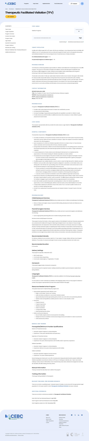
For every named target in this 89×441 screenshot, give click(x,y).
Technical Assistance (64, 421)
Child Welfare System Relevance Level (75, 41)
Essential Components (10, 43)
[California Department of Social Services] (68, 434)
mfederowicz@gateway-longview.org (44, 96)
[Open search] (82, 3)
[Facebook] (72, 415)
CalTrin (47, 422)
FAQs (60, 427)
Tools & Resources (58, 3)
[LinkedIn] (79, 415)
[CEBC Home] (10, 4)
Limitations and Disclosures (11, 435)
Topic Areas (35, 3)
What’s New (48, 419)
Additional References (10, 52)
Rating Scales (62, 417)
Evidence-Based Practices (62, 423)
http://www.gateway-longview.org (45, 95)
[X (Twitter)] (76, 415)
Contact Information (10, 36)
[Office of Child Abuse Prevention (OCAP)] (83, 434)
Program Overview (9, 34)
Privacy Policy (21, 435)
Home (6, 9)
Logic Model (8, 40)
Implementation (46, 3)
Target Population (9, 31)
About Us (48, 417)
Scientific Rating (62, 41)
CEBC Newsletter (50, 421)
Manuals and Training (10, 47)
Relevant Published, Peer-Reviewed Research (15, 50)
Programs (26, 3)
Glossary (61, 419)
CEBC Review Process (64, 425)
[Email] (82, 415)
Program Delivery (9, 45)
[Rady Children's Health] (75, 434)
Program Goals (8, 38)
